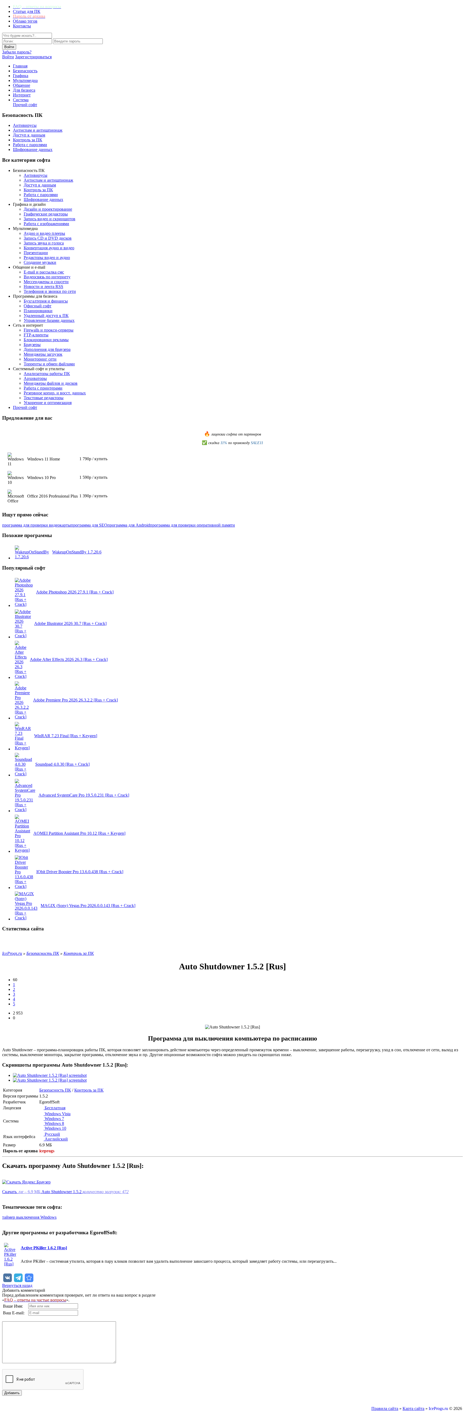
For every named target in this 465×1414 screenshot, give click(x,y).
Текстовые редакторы (44, 397)
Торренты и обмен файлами (49, 364)
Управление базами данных (49, 320)
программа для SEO (89, 525)
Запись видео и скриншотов (49, 219)
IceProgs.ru (438, 1408)
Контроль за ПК (27, 140)
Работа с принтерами (43, 388)
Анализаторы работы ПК (47, 373)
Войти (8, 57)
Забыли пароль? (16, 52)
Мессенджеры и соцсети (46, 281)
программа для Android (128, 525)
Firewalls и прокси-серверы (48, 330)
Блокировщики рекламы (46, 339)
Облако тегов (25, 21)
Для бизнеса (24, 90)
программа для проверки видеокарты (36, 525)
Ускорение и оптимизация (48, 402)
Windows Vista (57, 1113)
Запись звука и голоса (44, 243)
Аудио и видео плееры (44, 233)
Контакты (22, 26)
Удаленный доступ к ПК (46, 315)
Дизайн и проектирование (48, 209)
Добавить (12, 1393)
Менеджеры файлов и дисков (51, 383)
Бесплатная (54, 1108)
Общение (21, 85)
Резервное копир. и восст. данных (55, 393)
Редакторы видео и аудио (47, 257)
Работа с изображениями (46, 223)
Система (21, 100)
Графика (20, 75)
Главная (20, 66)
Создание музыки (40, 262)
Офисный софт (37, 306)
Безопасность (25, 71)
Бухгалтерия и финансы (46, 301)
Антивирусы (25, 125)
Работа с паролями (30, 144)
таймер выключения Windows (29, 1217)
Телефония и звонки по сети (50, 291)
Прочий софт (25, 104)
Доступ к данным (29, 135)
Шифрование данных (32, 149)
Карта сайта (413, 1408)
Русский (52, 1134)
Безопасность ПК (55, 1090)
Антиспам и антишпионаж (37, 130)
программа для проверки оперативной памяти (192, 525)
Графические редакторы (46, 214)
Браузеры (32, 344)
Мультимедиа (25, 80)
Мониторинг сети (40, 359)
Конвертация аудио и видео (49, 248)
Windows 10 (55, 1128)
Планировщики (38, 310)
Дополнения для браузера (47, 349)
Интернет (22, 95)
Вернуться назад (17, 1285)
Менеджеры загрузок (43, 354)
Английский (56, 1139)
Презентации (36, 252)
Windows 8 (54, 1123)
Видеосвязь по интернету (47, 277)
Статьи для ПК (26, 11)
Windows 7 (54, 1118)
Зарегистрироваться (33, 57)
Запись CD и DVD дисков (48, 238)
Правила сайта (384, 1408)
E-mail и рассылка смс (44, 272)
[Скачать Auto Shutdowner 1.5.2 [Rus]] (29, 1277)
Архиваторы (35, 378)
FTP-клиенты (36, 335)
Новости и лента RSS (43, 286)
